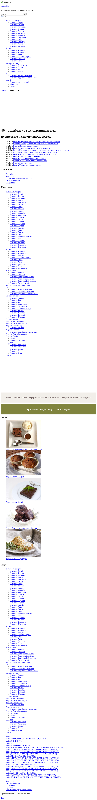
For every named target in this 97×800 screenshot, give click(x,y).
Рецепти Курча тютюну (19, 304)
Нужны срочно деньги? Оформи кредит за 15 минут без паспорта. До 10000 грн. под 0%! (48, 397)
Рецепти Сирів (16, 266)
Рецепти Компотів (17, 275)
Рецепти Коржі (16, 207)
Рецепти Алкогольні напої (21, 76)
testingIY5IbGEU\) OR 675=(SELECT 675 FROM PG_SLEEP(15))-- (32, 752)
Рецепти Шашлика (18, 317)
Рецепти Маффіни (17, 33)
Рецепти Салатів (12, 330)
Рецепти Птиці (16, 61)
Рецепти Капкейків (18, 202)
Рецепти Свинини (17, 59)
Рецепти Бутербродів (18, 52)
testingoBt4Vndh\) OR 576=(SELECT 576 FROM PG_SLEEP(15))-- (32, 769)
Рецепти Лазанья (17, 328)
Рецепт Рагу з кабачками (23, 163)
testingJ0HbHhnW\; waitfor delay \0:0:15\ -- (22, 756)
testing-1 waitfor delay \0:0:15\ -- (18, 745)
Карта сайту (10, 176)
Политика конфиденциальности (19, 178)
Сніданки (14, 84)
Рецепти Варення (17, 272)
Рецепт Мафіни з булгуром (16, 559)
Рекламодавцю (12, 319)
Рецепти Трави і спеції (19, 283)
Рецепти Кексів (16, 44)
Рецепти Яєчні (16, 353)
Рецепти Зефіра (16, 200)
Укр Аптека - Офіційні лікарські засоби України (48, 409)
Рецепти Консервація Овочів (22, 277)
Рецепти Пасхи (16, 219)
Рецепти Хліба (16, 238)
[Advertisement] (48, 109)
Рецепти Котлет (16, 69)
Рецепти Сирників (17, 351)
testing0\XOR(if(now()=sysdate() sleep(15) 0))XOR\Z (26, 738)
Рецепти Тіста (16, 230)
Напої (8, 74)
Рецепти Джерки (17, 255)
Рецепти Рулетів (17, 71)
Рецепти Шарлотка (18, 245)
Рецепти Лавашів (17, 209)
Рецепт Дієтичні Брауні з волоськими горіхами (25, 449)
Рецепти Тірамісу (17, 42)
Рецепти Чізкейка (17, 243)
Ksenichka (5, 6)
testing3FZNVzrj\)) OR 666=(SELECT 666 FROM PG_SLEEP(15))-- (32, 750)
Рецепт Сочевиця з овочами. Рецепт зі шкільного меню (35, 144)
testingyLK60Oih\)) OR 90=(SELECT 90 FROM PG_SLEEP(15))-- (31, 775)
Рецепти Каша (16, 300)
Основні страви (12, 63)
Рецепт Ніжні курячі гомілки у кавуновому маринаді (34, 154)
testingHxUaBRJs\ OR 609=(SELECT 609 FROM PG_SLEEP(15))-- (32, 754)
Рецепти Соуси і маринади (16, 334)
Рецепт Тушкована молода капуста (27, 165)
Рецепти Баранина (17, 50)
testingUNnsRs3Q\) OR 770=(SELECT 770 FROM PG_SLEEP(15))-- (32, 760)
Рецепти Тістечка (17, 232)
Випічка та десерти (13, 20)
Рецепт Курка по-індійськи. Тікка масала (29, 159)
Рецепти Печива (17, 221)
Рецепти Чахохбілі (17, 313)
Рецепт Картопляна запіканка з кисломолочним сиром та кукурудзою (41, 150)
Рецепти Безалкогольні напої (22, 292)
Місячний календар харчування (18, 285)
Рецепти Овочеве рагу (19, 65)
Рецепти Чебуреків (18, 315)
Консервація (11, 270)
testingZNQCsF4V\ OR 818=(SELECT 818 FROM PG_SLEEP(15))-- (32, 771)
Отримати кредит (13, 180)
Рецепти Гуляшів (17, 298)
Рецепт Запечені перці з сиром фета (27, 156)
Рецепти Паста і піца (14, 326)
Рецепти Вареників (18, 345)
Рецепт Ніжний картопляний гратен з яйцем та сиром (35, 152)
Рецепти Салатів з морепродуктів (23, 332)
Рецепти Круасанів (18, 347)
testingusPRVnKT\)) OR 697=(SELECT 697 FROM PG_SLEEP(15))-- (33, 758)
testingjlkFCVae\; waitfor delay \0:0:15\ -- (21, 764)
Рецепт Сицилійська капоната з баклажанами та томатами (36, 142)
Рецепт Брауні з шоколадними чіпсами (21, 528)
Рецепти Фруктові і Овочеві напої (24, 78)
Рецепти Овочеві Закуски (20, 57)
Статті (8, 80)
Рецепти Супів (12, 336)
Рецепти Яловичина (18, 268)
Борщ (12, 338)
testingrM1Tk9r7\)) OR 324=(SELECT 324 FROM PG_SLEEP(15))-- (32, 767)
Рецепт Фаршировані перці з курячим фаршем (32, 148)
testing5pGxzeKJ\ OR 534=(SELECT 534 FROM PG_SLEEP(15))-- (32, 762)
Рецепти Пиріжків (17, 224)
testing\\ (8, 743)
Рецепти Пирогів (17, 31)
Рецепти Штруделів (18, 247)
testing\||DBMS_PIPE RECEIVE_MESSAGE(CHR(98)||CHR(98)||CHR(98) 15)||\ (37, 747)
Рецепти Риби (16, 54)
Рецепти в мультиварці (19, 82)
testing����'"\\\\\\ (14, 741)
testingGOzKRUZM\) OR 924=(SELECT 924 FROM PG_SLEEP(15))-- (33, 777)
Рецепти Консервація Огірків (22, 279)
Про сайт (9, 174)
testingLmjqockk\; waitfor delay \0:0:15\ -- (21, 773)
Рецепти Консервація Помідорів (23, 281)
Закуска (9, 48)
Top (2, 798)
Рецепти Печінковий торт (20, 309)
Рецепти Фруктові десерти (21, 236)
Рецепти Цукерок (17, 46)
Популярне (10, 183)
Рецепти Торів (16, 40)
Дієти (12, 86)
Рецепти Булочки (17, 25)
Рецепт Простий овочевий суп (25, 146)
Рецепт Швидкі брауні (15, 477)
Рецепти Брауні (16, 23)
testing (8, 736)
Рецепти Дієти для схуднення (17, 323)
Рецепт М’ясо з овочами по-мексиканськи (30, 161)
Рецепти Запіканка (18, 27)
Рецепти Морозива (18, 37)
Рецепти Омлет (16, 349)
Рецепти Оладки (17, 29)
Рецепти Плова (16, 67)
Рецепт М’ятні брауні (14, 502)
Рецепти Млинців (17, 35)
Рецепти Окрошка (17, 340)
